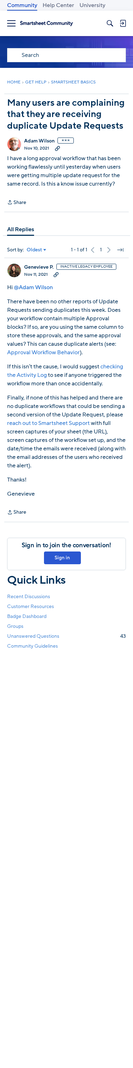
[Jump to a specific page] (120, 250)
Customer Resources (30, 606)
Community (22, 5)
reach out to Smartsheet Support (49, 423)
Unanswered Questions (66, 636)
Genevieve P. (39, 267)
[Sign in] (122, 23)
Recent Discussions (28, 596)
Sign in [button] (62, 557)
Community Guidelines (32, 646)
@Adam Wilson (33, 287)
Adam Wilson (39, 141)
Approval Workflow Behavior (43, 352)
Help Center (58, 5)
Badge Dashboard (26, 616)
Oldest (34, 249)
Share (16, 202)
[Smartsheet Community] (46, 23)
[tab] (20, 229)
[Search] (110, 23)
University (92, 5)
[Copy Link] (57, 148)
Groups (15, 626)
